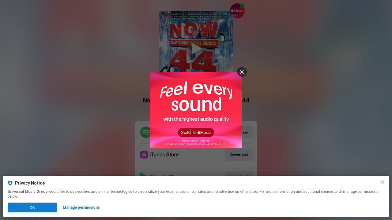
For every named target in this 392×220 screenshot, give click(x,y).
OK (32, 207)
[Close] (382, 182)
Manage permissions (81, 207)
